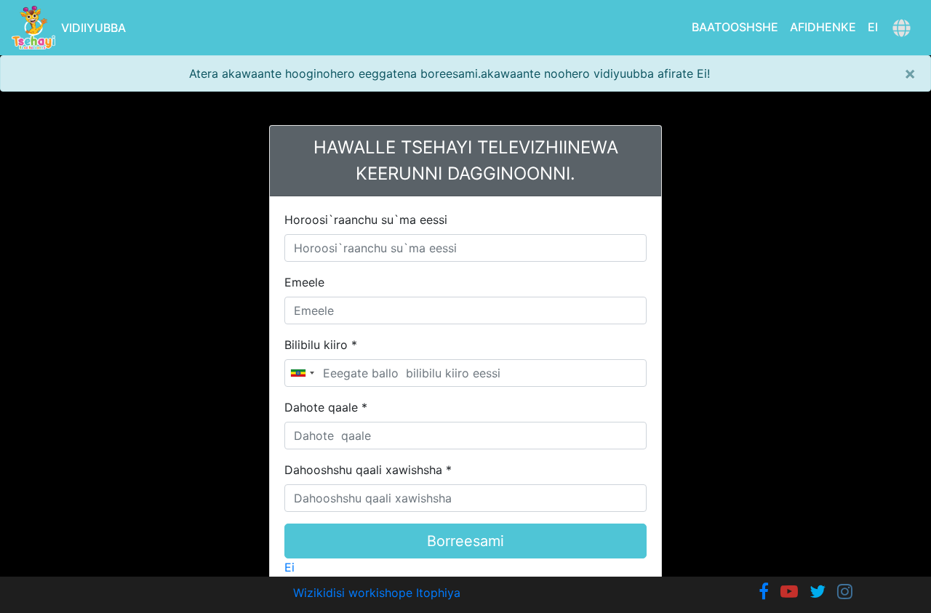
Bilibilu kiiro (320, 344)
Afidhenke (823, 27)
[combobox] (302, 373)
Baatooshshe (735, 27)
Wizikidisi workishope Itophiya (376, 592)
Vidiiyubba (93, 27)
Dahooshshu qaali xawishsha (368, 469)
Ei (873, 27)
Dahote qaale (325, 407)
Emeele (304, 282)
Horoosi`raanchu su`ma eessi (365, 219)
